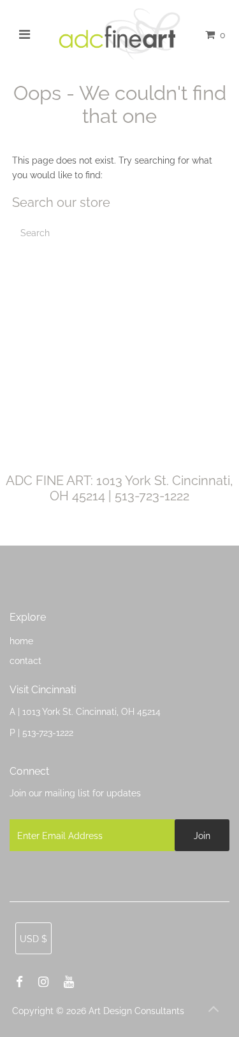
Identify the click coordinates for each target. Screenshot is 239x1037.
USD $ (33, 938)
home (21, 640)
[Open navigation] (24, 34)
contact (25, 660)
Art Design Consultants (136, 1010)
